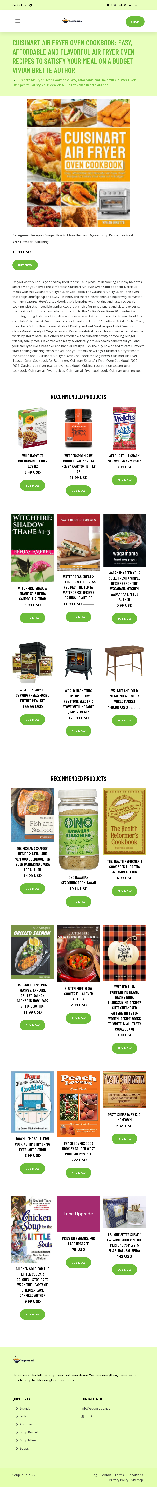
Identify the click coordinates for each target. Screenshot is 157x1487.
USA (114, 5)
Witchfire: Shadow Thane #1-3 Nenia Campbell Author (32, 593)
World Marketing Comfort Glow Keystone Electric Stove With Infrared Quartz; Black (78, 701)
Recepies (37, 235)
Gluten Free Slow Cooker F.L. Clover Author (78, 993)
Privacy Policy (118, 1480)
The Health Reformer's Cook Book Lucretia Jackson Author (124, 866)
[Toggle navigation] (17, 21)
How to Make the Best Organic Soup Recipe (87, 235)
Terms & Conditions (128, 1475)
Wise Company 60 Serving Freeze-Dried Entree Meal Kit (32, 695)
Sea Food (126, 235)
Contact (105, 1475)
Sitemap (137, 1480)
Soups (49, 235)
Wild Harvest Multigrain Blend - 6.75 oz (32, 461)
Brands (25, 1408)
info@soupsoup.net (131, 5)
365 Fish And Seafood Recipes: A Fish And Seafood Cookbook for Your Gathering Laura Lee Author (32, 859)
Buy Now (25, 265)
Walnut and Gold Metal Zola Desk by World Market (124, 696)
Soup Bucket (29, 1432)
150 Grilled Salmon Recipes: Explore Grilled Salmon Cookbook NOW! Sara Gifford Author (32, 995)
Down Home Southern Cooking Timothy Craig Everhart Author (32, 1144)
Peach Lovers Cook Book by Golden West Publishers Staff (78, 1148)
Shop (135, 21)
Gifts (23, 1416)
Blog (94, 1475)
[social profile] (31, 5)
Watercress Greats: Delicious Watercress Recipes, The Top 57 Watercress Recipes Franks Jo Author (78, 587)
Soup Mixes (28, 1440)
